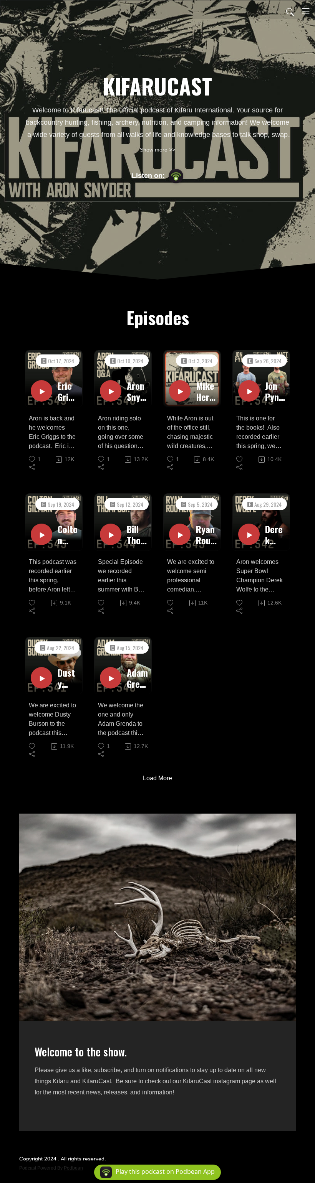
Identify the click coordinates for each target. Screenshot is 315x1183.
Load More (157, 778)
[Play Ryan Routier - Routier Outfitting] (180, 534)
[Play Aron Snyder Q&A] (110, 391)
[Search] (290, 11)
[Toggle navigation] (306, 11)
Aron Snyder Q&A (136, 391)
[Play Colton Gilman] (41, 534)
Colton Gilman (68, 535)
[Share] (32, 467)
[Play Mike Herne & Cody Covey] (180, 391)
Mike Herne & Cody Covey (205, 391)
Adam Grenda (137, 678)
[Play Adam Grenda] (110, 678)
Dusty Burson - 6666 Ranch (67, 678)
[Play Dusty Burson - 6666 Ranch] (41, 678)
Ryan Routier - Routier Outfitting (206, 535)
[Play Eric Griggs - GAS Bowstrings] (41, 391)
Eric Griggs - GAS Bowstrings (68, 391)
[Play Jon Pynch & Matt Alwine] (249, 391)
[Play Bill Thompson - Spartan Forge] (110, 534)
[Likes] (239, 459)
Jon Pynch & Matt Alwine (275, 391)
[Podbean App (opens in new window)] (176, 176)
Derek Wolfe (274, 535)
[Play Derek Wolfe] (249, 534)
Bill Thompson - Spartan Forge (137, 535)
